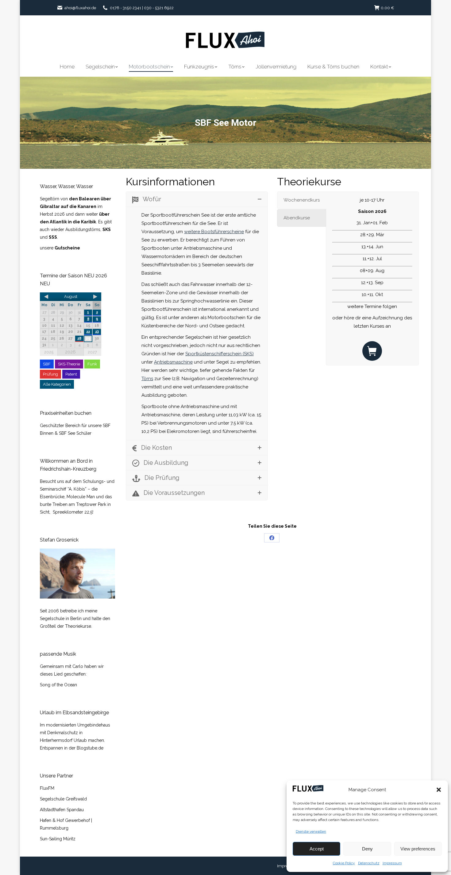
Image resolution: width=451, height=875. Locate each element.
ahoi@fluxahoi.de (80, 8)
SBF (47, 364)
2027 (92, 352)
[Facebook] (271, 537)
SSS (53, 237)
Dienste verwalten (311, 831)
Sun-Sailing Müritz (57, 838)
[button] (439, 790)
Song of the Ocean (58, 684)
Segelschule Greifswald (63, 798)
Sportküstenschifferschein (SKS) (219, 354)
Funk (92, 364)
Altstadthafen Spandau (62, 809)
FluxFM (47, 788)
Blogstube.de (90, 748)
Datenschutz (369, 863)
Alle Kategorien (57, 384)
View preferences (417, 848)
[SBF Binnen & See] (372, 351)
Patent (71, 374)
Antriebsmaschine (173, 362)
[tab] (301, 200)
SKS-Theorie (69, 364)
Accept (317, 848)
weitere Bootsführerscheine (214, 231)
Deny (367, 848)
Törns (147, 378)
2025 (48, 352)
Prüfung (50, 374)
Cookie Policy (344, 863)
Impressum (392, 863)
